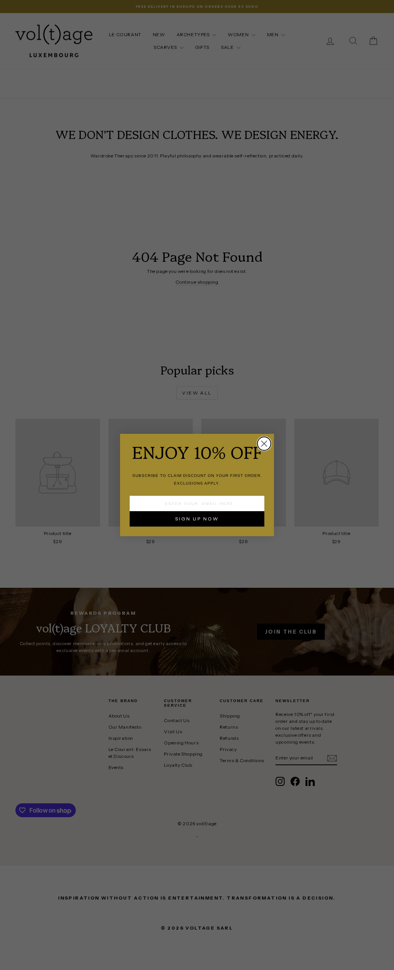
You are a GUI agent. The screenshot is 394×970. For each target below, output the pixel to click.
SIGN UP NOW (197, 519)
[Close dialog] (264, 443)
